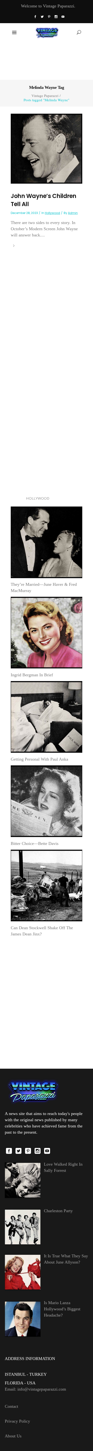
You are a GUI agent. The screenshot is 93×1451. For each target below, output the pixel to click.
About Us (13, 1436)
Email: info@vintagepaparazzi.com (35, 1389)
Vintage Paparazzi (44, 95)
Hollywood (52, 213)
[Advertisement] (46, 60)
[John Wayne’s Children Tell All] (46, 148)
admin (73, 213)
